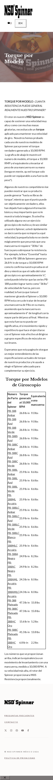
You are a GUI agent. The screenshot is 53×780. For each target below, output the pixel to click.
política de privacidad (19, 758)
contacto (11, 722)
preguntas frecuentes (19, 715)
